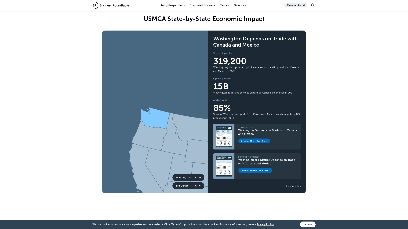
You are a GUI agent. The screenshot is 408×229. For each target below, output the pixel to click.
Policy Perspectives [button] (172, 5)
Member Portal (296, 5)
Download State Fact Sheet (255, 141)
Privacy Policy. (265, 224)
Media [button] (223, 5)
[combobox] (176, 177)
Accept (308, 224)
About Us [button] (239, 5)
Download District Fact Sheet (256, 171)
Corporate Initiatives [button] (201, 5)
